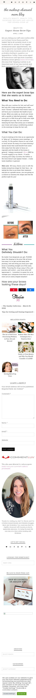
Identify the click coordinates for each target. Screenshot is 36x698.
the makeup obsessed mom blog (18, 11)
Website (5, 440)
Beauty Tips (18, 28)
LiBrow (25, 152)
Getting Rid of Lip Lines (10, 375)
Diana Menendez (26, 60)
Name (5, 423)
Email (4, 431)
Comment (6, 394)
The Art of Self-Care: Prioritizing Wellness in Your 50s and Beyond (9, 338)
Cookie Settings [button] (9, 694)
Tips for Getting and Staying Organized (17, 312)
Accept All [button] (21, 694)
